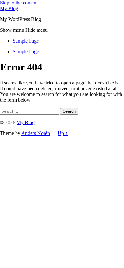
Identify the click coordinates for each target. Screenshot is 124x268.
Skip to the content (19, 2)
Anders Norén (35, 133)
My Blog (9, 8)
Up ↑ (63, 133)
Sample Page (26, 41)
